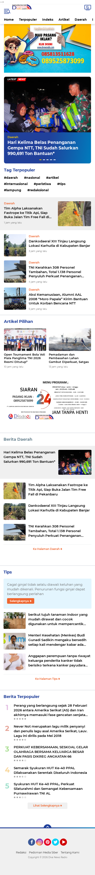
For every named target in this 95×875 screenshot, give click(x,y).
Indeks (47, 20)
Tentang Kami (70, 852)
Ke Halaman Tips (46, 678)
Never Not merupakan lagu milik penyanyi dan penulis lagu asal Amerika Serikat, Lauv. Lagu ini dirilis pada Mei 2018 (50, 731)
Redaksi (21, 852)
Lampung (13, 190)
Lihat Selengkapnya (46, 805)
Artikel (64, 20)
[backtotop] (47, 828)
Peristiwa (43, 184)
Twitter (57, 848)
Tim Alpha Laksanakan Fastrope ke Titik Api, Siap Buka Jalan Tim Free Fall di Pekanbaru (26, 212)
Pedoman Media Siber (43, 852)
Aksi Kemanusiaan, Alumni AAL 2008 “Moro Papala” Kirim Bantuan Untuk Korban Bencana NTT (58, 298)
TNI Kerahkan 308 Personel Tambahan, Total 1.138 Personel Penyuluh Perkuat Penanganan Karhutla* (55, 271)
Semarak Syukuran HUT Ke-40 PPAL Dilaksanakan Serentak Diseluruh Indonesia (50, 770)
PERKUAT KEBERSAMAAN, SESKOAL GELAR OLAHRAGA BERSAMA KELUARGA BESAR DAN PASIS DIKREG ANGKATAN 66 (51, 751)
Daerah (81, 20)
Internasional (17, 184)
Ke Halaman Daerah (46, 549)
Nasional (33, 178)
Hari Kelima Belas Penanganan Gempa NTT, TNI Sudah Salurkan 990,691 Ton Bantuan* (43, 148)
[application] (47, 870)
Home (9, 20)
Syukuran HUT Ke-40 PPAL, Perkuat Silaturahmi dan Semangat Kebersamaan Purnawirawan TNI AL (48, 788)
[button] (40, 159)
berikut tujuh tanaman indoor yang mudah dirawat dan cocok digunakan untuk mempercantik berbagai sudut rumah (57, 619)
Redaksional (39, 190)
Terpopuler (28, 20)
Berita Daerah (18, 439)
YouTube (66, 848)
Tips (62, 184)
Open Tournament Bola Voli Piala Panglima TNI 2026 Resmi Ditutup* (24, 358)
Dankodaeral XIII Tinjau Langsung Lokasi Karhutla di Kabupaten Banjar (59, 243)
